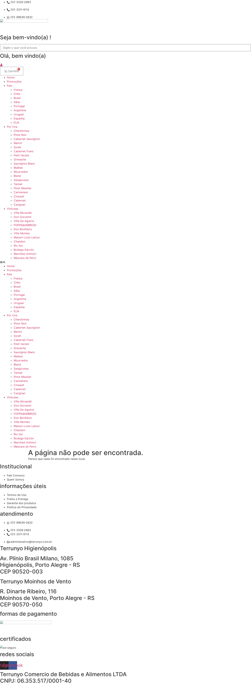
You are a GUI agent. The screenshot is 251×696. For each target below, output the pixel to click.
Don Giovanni (22, 217)
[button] (125, 262)
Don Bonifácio (23, 229)
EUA (16, 122)
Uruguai (19, 114)
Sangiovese (21, 180)
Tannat (18, 184)
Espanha (19, 118)
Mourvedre (21, 171)
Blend (17, 176)
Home (11, 77)
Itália (17, 102)
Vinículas (12, 208)
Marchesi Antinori (25, 253)
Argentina (20, 110)
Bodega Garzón (24, 249)
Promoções (14, 81)
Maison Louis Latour (27, 237)
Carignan (19, 204)
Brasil (17, 98)
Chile (17, 94)
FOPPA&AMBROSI (25, 225)
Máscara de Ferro (25, 258)
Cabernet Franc (24, 151)
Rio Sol (18, 245)
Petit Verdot (21, 155)
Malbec (18, 167)
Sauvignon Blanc (24, 163)
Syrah (17, 147)
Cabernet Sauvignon (27, 139)
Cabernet (20, 200)
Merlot (18, 143)
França (18, 89)
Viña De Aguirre (24, 221)
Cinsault (19, 196)
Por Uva (12, 126)
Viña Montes (22, 233)
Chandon (19, 241)
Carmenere (21, 192)
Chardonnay (21, 130)
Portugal (19, 106)
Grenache (20, 159)
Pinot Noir (20, 135)
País (9, 85)
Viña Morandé (23, 212)
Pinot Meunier (22, 188)
